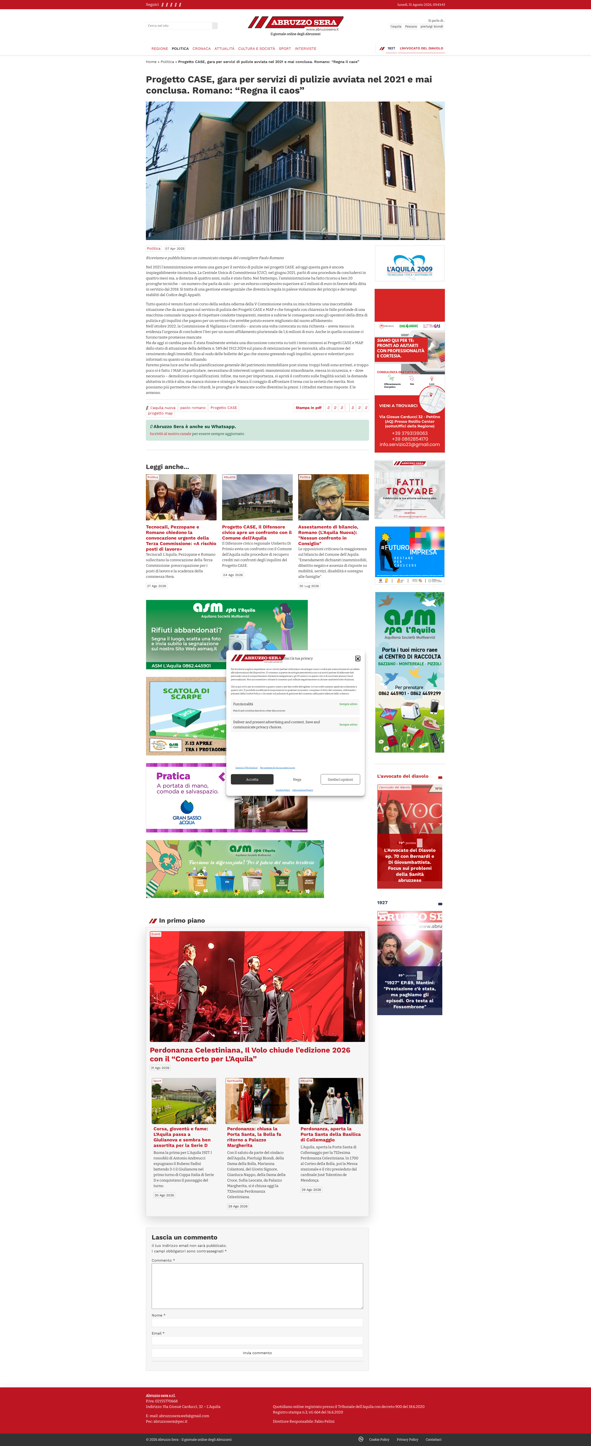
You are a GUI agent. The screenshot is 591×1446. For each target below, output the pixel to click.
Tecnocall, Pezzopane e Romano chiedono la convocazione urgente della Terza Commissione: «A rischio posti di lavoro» (181, 538)
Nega (297, 779)
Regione (159, 48)
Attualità (224, 48)
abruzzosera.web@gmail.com (184, 1416)
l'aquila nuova (163, 407)
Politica (180, 48)
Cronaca (202, 48)
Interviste (305, 48)
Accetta (252, 779)
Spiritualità (234, 1081)
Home (151, 62)
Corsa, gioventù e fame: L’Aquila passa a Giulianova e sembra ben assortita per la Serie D (182, 1137)
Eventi (155, 934)
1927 (391, 48)
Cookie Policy (283, 790)
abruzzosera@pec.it (170, 1421)
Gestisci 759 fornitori (246, 767)
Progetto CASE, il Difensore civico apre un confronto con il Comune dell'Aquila (257, 532)
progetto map (160, 413)
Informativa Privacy (302, 790)
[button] (358, 658)
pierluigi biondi (432, 26)
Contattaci (433, 1440)
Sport (285, 48)
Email (158, 1333)
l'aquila (396, 26)
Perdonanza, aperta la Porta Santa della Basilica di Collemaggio (331, 1134)
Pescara (411, 26)
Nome (159, 1315)
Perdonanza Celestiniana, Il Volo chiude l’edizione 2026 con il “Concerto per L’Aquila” (250, 1054)
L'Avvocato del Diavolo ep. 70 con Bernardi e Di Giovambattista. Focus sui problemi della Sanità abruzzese (410, 865)
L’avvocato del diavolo (421, 48)
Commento (163, 1260)
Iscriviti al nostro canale (170, 434)
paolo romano (193, 407)
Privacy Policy (407, 1440)
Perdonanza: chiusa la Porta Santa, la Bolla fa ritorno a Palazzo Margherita (254, 1137)
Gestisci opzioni (340, 779)
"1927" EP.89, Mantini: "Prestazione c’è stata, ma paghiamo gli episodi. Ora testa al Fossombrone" (410, 994)
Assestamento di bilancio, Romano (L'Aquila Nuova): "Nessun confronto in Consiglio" (328, 535)
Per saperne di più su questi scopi (277, 767)
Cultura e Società (256, 48)
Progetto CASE (224, 407)
